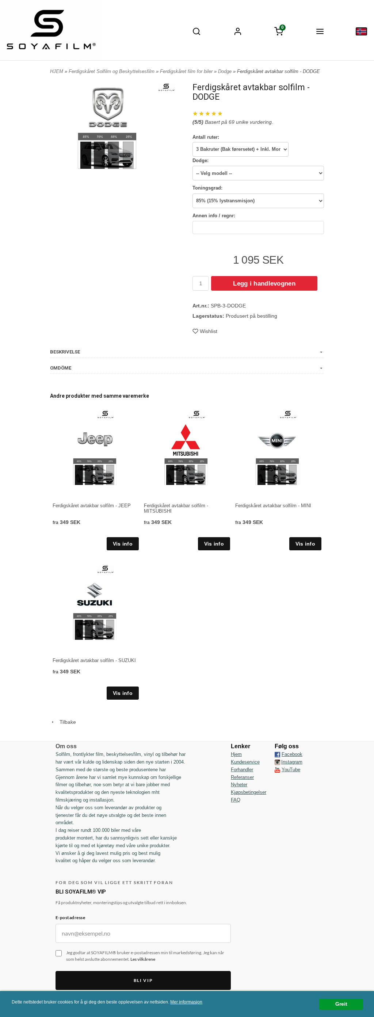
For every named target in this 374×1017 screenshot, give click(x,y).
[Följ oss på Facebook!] (277, 754)
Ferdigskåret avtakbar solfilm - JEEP (92, 505)
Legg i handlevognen (264, 283)
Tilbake (65, 722)
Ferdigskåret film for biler (187, 71)
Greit (341, 1004)
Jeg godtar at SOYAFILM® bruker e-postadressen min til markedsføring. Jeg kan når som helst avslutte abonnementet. (145, 956)
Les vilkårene (142, 959)
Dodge (225, 71)
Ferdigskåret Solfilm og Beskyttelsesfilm (112, 71)
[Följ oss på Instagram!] (277, 762)
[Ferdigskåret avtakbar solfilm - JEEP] (106, 414)
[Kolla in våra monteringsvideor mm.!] (277, 769)
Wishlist (208, 331)
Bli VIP (143, 980)
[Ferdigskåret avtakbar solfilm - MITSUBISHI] (197, 414)
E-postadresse (70, 917)
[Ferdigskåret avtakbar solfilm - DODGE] (167, 87)
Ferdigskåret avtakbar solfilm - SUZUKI (94, 660)
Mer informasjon (186, 1002)
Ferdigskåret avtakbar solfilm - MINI (273, 505)
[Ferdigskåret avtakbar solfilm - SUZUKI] (106, 569)
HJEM (56, 71)
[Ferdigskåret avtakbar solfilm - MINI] (288, 414)
